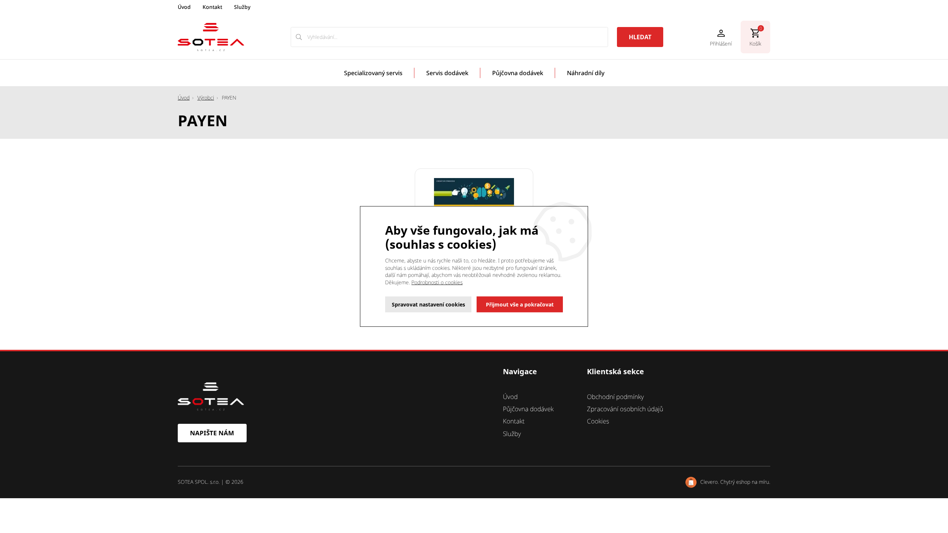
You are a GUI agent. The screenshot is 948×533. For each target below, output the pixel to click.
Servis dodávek (447, 73)
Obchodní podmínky (615, 396)
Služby (242, 6)
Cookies (598, 421)
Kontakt (212, 6)
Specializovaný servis (373, 73)
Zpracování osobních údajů (625, 409)
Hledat (640, 37)
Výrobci (205, 97)
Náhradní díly (585, 73)
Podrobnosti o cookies (437, 282)
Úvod (184, 6)
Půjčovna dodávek (517, 73)
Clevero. (709, 481)
